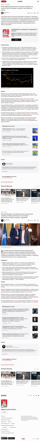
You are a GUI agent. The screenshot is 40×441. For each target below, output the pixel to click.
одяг (11, 182)
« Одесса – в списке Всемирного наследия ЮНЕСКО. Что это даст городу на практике (13, 129)
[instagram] (34, 395)
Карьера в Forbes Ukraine (5, 419)
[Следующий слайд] (38, 186)
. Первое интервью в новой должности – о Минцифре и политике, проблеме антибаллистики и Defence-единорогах (15, 319)
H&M (9, 182)
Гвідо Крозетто (11, 364)
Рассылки (13, 423)
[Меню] (38, 1)
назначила (15, 300)
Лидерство (18, 202)
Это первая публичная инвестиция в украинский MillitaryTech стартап (15, 137)
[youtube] (38, 395)
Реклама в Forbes (4, 429)
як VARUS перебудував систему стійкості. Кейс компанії (22, 199)
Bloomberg (8, 21)
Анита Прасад (6, 12)
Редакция (4, 427)
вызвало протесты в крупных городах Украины (11, 285)
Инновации (4, 140)
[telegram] (36, 395)
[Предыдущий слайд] (35, 369)
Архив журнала (13, 427)
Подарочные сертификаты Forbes (7, 432)
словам (18, 263)
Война (3, 314)
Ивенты (9, 421)
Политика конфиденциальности (7, 425)
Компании (2, 203)
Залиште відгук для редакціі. (7, 177)
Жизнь (3, 131)
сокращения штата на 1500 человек (31, 114)
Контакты (3, 416)
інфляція (5, 182)
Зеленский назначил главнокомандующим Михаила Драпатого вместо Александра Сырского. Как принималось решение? (15, 335)
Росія (2, 182)
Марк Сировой (7, 219)
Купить (4, 412)
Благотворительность (5, 431)
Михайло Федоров (4, 364)
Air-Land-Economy (28, 291)
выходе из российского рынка (26, 98)
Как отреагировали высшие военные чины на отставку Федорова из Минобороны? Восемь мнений (15, 311)
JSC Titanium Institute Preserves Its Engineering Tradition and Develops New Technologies (7, 200)
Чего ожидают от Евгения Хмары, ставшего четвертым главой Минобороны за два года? (14, 327)
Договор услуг (3, 421)
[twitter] (29, 395)
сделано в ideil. (35, 438)
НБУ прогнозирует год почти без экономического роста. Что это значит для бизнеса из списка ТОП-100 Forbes (15, 152)
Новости (2, 4)
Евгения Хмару (34, 300)
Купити (16, 39)
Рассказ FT (15, 144)
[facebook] (31, 395)
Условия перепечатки (5, 423)
